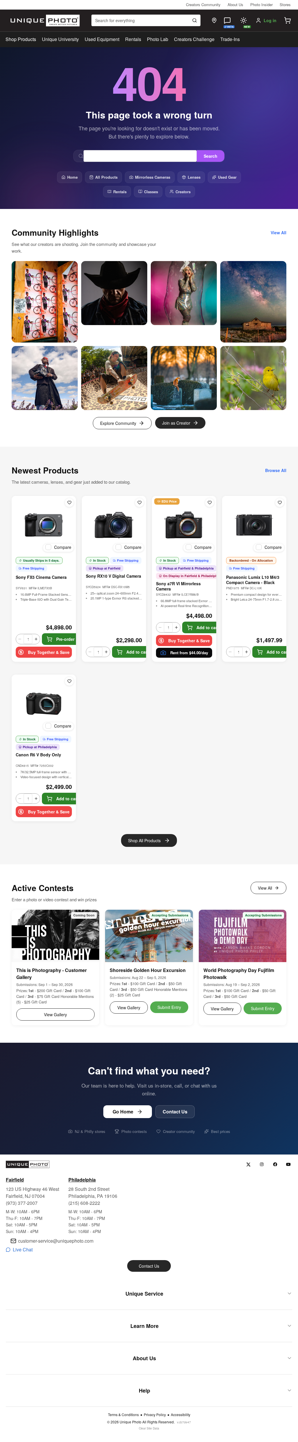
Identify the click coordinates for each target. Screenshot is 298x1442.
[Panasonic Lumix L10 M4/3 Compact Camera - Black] (254, 525)
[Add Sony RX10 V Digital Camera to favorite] (139, 502)
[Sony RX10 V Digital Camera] (114, 525)
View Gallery (55, 1014)
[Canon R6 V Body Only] (44, 704)
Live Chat (23, 1249)
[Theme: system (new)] (243, 20)
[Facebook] (275, 1164)
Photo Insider (261, 4)
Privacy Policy (155, 1415)
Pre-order (65, 639)
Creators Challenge (194, 39)
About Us (235, 4)
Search (210, 156)
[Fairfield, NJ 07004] (214, 20)
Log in (270, 20)
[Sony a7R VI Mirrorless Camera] (184, 525)
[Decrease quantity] (20, 639)
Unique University (60, 39)
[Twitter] (248, 1164)
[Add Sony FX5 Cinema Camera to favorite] (69, 502)
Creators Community (203, 4)
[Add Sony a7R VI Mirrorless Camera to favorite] (209, 502)
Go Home (123, 1111)
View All (265, 888)
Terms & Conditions (123, 1415)
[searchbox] (146, 20)
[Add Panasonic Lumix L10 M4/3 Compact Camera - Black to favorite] (279, 502)
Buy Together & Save (49, 652)
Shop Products (21, 39)
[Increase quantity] (36, 639)
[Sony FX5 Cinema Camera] (44, 525)
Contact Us (175, 1111)
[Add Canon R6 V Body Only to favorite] (69, 681)
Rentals (133, 39)
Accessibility (180, 1415)
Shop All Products (144, 840)
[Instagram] (261, 1164)
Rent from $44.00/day (189, 652)
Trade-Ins (230, 39)
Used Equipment (102, 39)
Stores (285, 4)
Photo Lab (157, 39)
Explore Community (118, 423)
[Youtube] (288, 1164)
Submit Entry (169, 1007)
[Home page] (44, 20)
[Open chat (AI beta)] (227, 20)
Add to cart (137, 652)
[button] (287, 20)
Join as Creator (176, 423)
